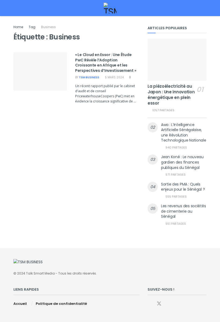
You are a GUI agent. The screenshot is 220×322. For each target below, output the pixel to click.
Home (18, 27)
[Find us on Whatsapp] (169, 304)
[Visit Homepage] (110, 8)
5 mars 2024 (114, 77)
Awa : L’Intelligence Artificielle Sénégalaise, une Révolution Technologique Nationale (183, 132)
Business (48, 27)
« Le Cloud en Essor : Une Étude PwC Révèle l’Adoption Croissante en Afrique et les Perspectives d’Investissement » (105, 62)
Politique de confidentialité (61, 303)
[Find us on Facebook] (149, 304)
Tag (32, 27)
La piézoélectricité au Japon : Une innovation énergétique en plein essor (171, 94)
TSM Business (89, 77)
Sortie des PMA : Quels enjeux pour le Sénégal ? (183, 187)
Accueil (20, 303)
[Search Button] (204, 8)
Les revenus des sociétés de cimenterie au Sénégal (183, 211)
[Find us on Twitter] (159, 304)
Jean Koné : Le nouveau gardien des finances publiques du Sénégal (182, 162)
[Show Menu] (15, 8)
